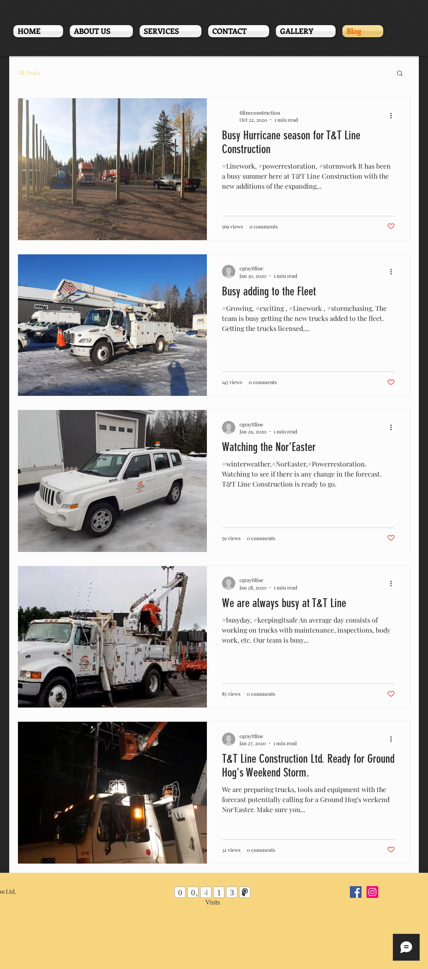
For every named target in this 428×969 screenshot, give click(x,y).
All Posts (29, 73)
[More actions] (394, 116)
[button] (400, 73)
